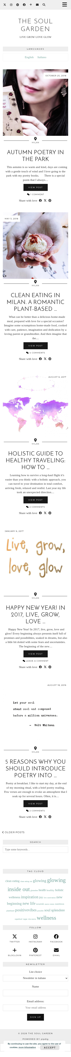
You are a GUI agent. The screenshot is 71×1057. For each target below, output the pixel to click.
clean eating (12, 881)
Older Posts (14, 832)
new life (29, 903)
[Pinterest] (17, 4)
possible (40, 911)
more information (27, 1047)
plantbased (10, 911)
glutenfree (34, 890)
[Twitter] (4, 4)
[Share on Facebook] (40, 200)
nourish (40, 904)
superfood (18, 919)
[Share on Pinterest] (50, 200)
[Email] (37, 4)
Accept (50, 1047)
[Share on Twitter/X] (45, 200)
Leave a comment (36, 661)
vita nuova (32, 919)
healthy (50, 890)
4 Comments (37, 353)
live (45, 898)
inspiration (29, 897)
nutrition (59, 904)
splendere (58, 910)
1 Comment (37, 194)
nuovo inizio (49, 904)
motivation (51, 898)
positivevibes (26, 910)
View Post (35, 187)
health (42, 890)
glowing (39, 880)
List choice (35, 971)
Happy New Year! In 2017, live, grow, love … (35, 615)
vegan (25, 919)
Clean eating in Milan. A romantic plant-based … (35, 302)
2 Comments (37, 507)
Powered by (35, 1039)
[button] (65, 5)
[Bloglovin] (31, 4)
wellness (46, 918)
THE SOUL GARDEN (40, 1033)
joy (41, 897)
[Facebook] (24, 4)
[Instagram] (11, 4)
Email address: (35, 1001)
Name (35, 986)
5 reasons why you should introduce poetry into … (35, 769)
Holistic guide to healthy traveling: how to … (36, 461)
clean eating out (26, 881)
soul (47, 910)
